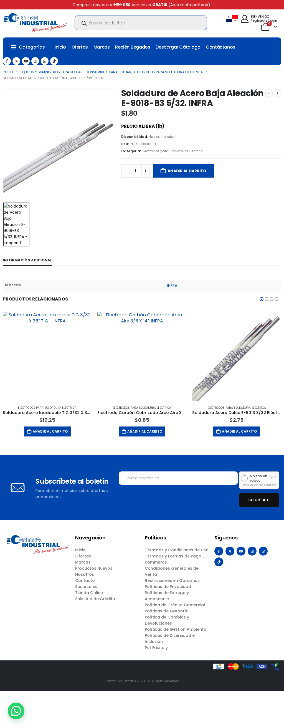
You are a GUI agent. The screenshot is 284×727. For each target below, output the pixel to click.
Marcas (101, 47)
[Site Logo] (35, 22)
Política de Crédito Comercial (175, 605)
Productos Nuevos (93, 568)
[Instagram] (35, 61)
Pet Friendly (156, 647)
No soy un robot (258, 478)
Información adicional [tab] (27, 260)
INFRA (172, 285)
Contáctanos (220, 47)
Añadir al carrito (187, 171)
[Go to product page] (47, 356)
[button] (261, 299)
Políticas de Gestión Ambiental (176, 629)
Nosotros (84, 574)
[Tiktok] (54, 61)
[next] (277, 93)
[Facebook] (7, 61)
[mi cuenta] (244, 19)
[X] (16, 61)
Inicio (60, 47)
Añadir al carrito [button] (50, 431)
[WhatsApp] (45, 61)
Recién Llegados (132, 47)
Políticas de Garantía (167, 611)
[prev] (269, 93)
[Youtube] (26, 61)
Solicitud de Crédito (95, 599)
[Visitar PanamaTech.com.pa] (273, 477)
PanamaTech (267, 484)
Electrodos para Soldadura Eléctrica (172, 151)
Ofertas (80, 47)
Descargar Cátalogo (178, 47)
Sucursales (86, 586)
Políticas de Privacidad (168, 586)
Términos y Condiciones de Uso (177, 550)
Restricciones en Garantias (172, 580)
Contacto (85, 580)
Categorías (32, 47)
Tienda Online (89, 592)
